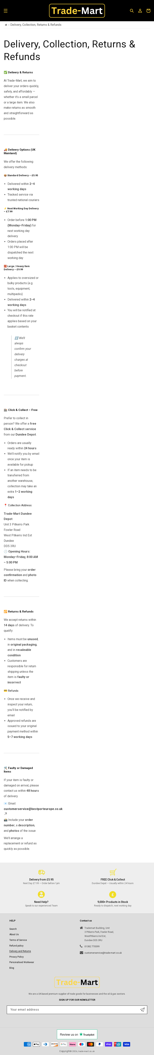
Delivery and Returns (20, 951)
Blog (11, 968)
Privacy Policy (16, 957)
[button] (6, 11)
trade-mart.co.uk (86, 1051)
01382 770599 (92, 946)
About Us (14, 934)
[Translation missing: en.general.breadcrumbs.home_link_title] (6, 25)
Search (13, 929)
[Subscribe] (142, 1010)
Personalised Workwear (21, 962)
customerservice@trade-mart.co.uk (103, 953)
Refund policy (16, 945)
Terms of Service (18, 940)
